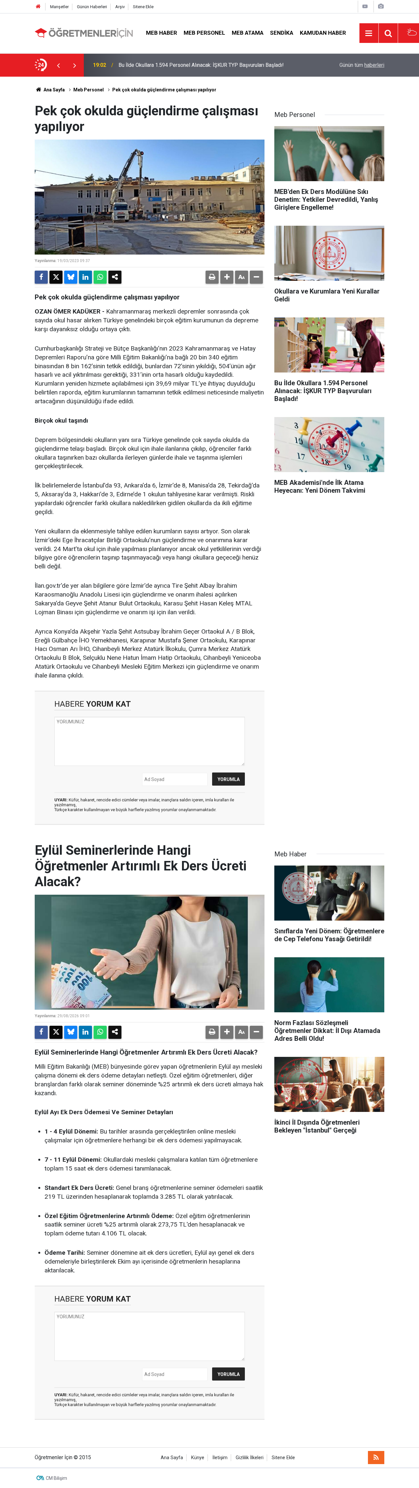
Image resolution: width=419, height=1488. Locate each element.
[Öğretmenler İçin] (84, 32)
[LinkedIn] (85, 277)
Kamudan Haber (323, 32)
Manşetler (59, 6)
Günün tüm (361, 65)
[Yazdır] (212, 277)
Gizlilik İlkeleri (250, 1457)
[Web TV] (365, 6)
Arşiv (120, 6)
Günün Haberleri (92, 6)
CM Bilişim (56, 1478)
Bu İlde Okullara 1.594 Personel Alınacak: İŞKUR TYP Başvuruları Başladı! (201, 65)
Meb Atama (248, 32)
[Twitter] (56, 277)
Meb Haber (161, 32)
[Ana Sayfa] (38, 6)
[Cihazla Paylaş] (114, 277)
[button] (226, 277)
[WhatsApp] (100, 277)
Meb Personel (204, 32)
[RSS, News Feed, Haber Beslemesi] (376, 1457)
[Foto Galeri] (380, 6)
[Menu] (369, 33)
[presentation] (58, 65)
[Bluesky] (70, 277)
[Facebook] (41, 277)
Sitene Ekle (143, 6)
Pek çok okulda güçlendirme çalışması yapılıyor (164, 89)
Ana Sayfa (54, 89)
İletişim (220, 1457)
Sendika (281, 32)
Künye (197, 1457)
